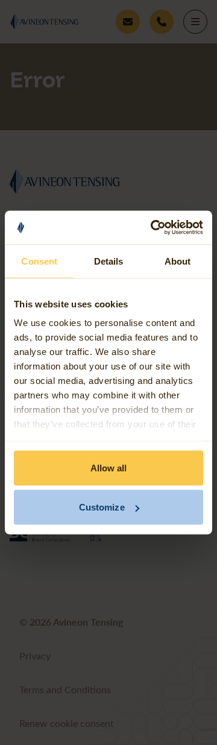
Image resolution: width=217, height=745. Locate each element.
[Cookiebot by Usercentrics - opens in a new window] (153, 228)
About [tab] (178, 261)
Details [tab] (109, 261)
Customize (102, 507)
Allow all (108, 467)
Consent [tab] (39, 261)
